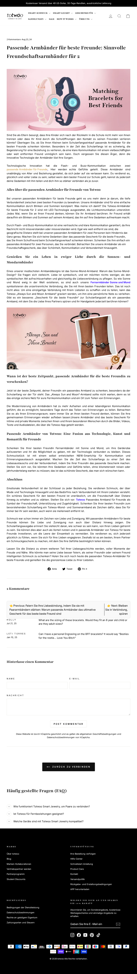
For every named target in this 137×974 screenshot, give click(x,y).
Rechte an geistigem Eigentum (22, 917)
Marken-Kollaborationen (19, 864)
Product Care (77, 869)
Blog (9, 859)
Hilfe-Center (76, 859)
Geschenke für (84, 13)
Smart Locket (61, 13)
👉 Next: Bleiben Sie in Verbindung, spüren (116, 609)
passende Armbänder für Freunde (27, 169)
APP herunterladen (79, 889)
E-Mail (74, 678)
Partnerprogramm (16, 874)
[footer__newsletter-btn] (118, 924)
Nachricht (15, 695)
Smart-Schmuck (38, 13)
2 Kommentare (14, 39)
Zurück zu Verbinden (71, 766)
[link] (15, 16)
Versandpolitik (77, 879)
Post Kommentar (69, 724)
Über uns (84, 19)
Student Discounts (16, 879)
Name (11, 678)
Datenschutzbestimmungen (61, 737)
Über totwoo (13, 854)
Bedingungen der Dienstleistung (23, 907)
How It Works (65, 19)
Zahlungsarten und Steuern (21, 922)
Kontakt (74, 874)
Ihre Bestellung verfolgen (83, 854)
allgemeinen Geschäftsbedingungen (98, 734)
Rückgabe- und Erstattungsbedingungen (91, 884)
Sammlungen (36, 19)
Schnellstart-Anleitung (81, 864)
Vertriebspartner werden (19, 869)
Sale (51, 19)
